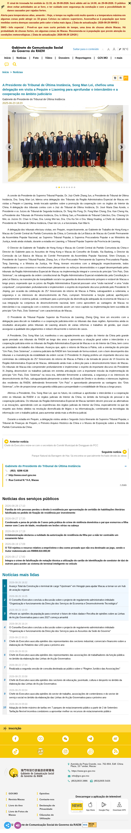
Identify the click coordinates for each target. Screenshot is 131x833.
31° (125, 49)
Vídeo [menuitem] (48, 58)
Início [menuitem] (7, 58)
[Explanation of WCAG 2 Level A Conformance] (89, 824)
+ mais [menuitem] (123, 484)
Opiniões (44, 793)
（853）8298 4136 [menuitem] (18, 470)
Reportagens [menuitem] (83, 58)
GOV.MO (13, 793)
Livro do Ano (16, 805)
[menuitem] (21, 58)
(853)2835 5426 (102, 781)
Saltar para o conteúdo (86, 49)
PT (126, 78)
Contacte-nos (46, 799)
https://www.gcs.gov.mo (83, 771)
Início (5, 72)
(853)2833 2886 (79, 781)
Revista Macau (17, 799)
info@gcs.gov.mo (80, 776)
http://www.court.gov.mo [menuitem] (22, 475)
